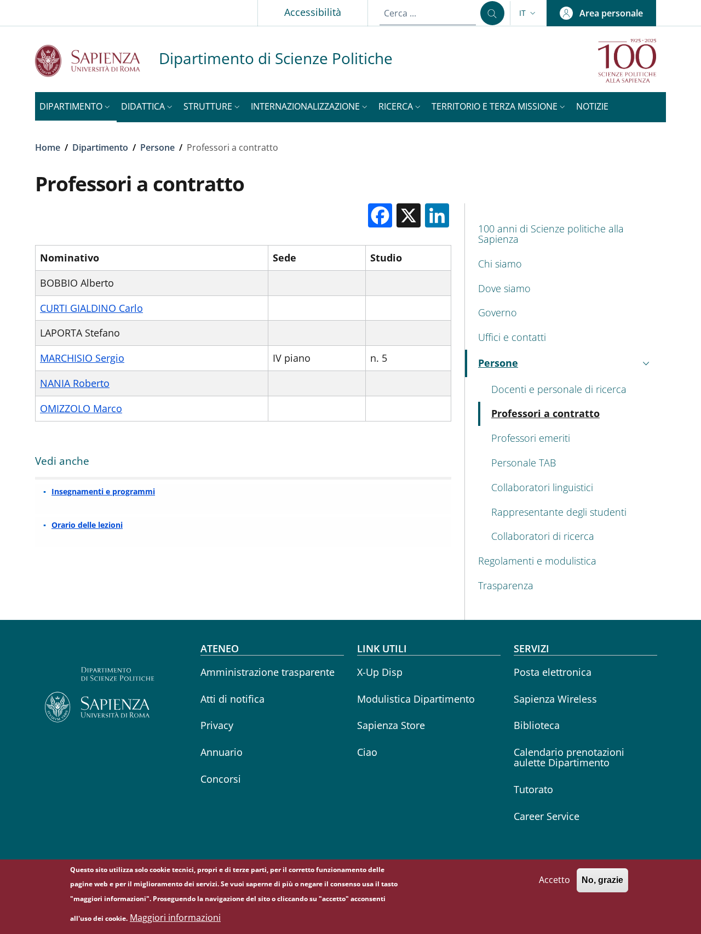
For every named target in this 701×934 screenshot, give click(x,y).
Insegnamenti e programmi (103, 491)
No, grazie (602, 880)
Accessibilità (312, 12)
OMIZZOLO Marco (81, 408)
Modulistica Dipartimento (416, 698)
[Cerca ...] (492, 13)
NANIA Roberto (75, 383)
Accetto (554, 880)
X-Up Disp (380, 672)
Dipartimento (100, 147)
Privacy (216, 725)
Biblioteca (537, 725)
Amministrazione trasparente (267, 672)
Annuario (221, 752)
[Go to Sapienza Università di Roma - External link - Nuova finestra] (97, 60)
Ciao (367, 752)
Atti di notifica (232, 698)
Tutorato (533, 789)
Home (47, 147)
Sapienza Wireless (555, 698)
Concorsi (220, 778)
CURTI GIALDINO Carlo (91, 308)
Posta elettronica (552, 672)
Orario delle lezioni (87, 525)
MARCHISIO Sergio (82, 358)
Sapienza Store (391, 725)
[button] (528, 13)
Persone (157, 147)
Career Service (546, 816)
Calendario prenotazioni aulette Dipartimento (569, 757)
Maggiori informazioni (175, 918)
